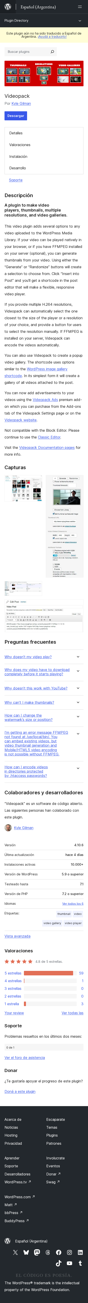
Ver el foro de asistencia (25, 1057)
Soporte (16, 180)
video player (73, 923)
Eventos (53, 1166)
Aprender (12, 1158)
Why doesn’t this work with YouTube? (36, 688)
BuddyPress (17, 1221)
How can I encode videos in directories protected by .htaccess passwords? (26, 771)
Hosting (11, 1135)
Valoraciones (19, 144)
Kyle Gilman (21, 103)
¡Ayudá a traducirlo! (52, 36)
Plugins (52, 1135)
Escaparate (55, 1119)
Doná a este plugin (20, 1091)
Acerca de (13, 1119)
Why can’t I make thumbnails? (29, 702)
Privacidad (13, 1143)
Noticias (11, 1127)
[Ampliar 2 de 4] (77, 481)
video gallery (52, 923)
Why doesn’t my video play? (28, 657)
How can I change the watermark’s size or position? (29, 717)
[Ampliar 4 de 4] (77, 605)
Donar (53, 1174)
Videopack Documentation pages (47, 447)
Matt (11, 1205)
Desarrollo (17, 168)
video (78, 914)
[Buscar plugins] (52, 51)
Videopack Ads (45, 399)
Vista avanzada (17, 936)
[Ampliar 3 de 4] (36, 587)
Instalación (18, 156)
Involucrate (55, 1158)
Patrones (53, 1143)
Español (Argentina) (31, 1241)
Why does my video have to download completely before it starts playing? (37, 672)
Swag (53, 1182)
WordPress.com (20, 1197)
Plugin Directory (16, 20)
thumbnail (64, 914)
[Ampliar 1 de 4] (36, 481)
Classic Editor (49, 437)
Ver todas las (72, 1013)
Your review (14, 1013)
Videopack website (21, 420)
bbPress (14, 1212)
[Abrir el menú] (81, 7)
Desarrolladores (17, 1174)
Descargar (15, 116)
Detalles (16, 133)
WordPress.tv (18, 1182)
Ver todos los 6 (72, 903)
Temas (51, 1127)
